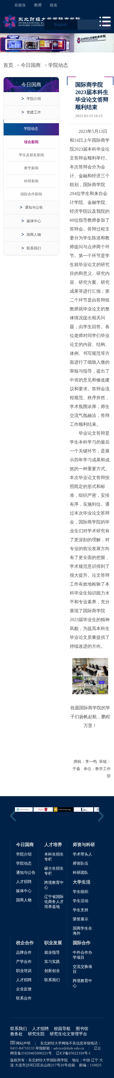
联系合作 (24, 998)
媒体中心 (34, 221)
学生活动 (80, 901)
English (60, 24)
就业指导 (52, 952)
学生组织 (80, 892)
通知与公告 (34, 207)
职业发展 (53, 942)
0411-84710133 (22, 1048)
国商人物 (34, 234)
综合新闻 (31, 142)
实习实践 (52, 962)
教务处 (16, 1034)
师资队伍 (80, 863)
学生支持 (80, 910)
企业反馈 (24, 989)
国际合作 (81, 942)
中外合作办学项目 (82, 955)
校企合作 (25, 942)
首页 (8, 65)
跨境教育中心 (54, 885)
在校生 (20, 5)
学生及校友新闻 (31, 155)
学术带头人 (82, 854)
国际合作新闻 (31, 194)
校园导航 (62, 1028)
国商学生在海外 (82, 930)
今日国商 (31, 65)
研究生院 (36, 1034)
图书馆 (82, 1028)
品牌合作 (24, 952)
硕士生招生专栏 (54, 870)
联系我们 (34, 248)
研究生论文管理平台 (68, 1034)
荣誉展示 (80, 919)
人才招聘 (24, 882)
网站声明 (23, 1043)
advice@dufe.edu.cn (68, 1048)
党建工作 (34, 112)
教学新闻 (31, 168)
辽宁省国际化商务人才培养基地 (54, 902)
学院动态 (58, 65)
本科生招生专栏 (54, 856)
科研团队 (80, 873)
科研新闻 (31, 181)
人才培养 (53, 844)
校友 (54, 5)
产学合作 (24, 962)
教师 (38, 5)
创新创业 (52, 971)
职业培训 (24, 971)
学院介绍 (34, 99)
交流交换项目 (82, 969)
